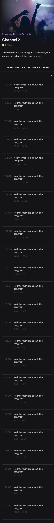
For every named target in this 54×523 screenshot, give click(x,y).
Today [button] (10, 67)
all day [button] (46, 67)
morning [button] (26, 67)
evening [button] (36, 67)
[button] (51, 76)
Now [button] (17, 67)
